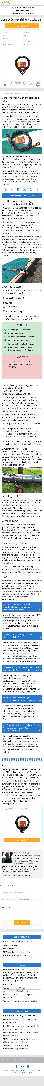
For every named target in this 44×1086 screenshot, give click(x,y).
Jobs (38, 1070)
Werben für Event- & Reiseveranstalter (20, 1001)
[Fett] (2, 899)
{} (25, 899)
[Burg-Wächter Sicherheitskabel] (22, 824)
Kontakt (24, 1072)
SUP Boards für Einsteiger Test (16, 952)
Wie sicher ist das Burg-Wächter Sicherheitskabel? (17, 635)
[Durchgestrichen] (9, 899)
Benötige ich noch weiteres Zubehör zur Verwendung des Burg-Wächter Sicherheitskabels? (21, 728)
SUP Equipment (29, 121)
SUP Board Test (10, 945)
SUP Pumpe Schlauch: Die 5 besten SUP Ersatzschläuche (21, 1034)
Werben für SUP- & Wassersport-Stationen (18, 996)
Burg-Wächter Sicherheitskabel (15, 809)
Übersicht (7, 984)
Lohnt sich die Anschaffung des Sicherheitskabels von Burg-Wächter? (20, 699)
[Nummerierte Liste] (12, 899)
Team (14, 1072)
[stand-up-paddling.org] (5, 2)
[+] (27, 899)
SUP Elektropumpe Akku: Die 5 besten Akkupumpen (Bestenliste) (20, 1040)
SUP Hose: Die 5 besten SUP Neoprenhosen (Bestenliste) (15, 1047)
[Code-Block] (20, 899)
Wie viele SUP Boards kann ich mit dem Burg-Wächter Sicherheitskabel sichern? (21, 668)
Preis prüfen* (22, 26)
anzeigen (30, 195)
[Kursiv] (4, 899)
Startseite (4, 1060)
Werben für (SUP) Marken (14, 988)
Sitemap (29, 1072)
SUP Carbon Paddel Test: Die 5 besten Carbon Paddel (20, 1021)
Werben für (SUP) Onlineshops (17, 991)
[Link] (22, 899)
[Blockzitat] (17, 899)
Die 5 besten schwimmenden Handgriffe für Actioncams (21, 1028)
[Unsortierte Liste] (15, 899)
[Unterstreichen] (7, 899)
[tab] (22, 607)
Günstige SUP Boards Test (14, 955)
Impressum (24, 1070)
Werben (19, 1072)
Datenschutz (32, 1070)
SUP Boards (18, 116)
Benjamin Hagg (22, 852)
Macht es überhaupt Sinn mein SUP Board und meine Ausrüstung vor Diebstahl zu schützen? (19, 607)
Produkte (11, 1060)
